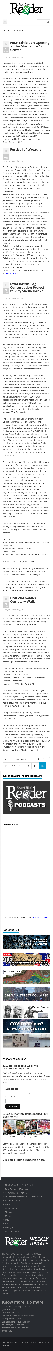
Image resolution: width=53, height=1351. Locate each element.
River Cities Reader (39, 917)
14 (27, 765)
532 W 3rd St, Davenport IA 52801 (17, 1306)
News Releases (12, 1231)
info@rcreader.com (11, 1312)
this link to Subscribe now (27, 1160)
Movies (8, 1219)
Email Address (12, 1097)
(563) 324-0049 (8, 1309)
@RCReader (7, 1331)
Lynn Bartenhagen (14, 57)
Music (8, 1216)
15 (35, 765)
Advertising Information (16, 1192)
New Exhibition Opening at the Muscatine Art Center (29, 46)
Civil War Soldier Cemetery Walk (23, 600)
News (7, 1204)
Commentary (11, 1208)
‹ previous (21, 759)
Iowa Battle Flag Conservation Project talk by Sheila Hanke (27, 287)
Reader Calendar (13, 1200)
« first (8, 759)
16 (42, 765)
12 (13, 765)
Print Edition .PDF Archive (16, 1189)
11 (6, 765)
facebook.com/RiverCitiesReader (16, 1327)
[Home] (26, 9)
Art (6, 1223)
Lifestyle (9, 1227)
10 (44, 759)
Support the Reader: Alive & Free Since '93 (24, 1196)
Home (6, 30)
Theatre (8, 1212)
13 (20, 765)
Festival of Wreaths (25, 149)
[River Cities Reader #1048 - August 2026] (26, 871)
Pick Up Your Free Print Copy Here (20, 1185)
